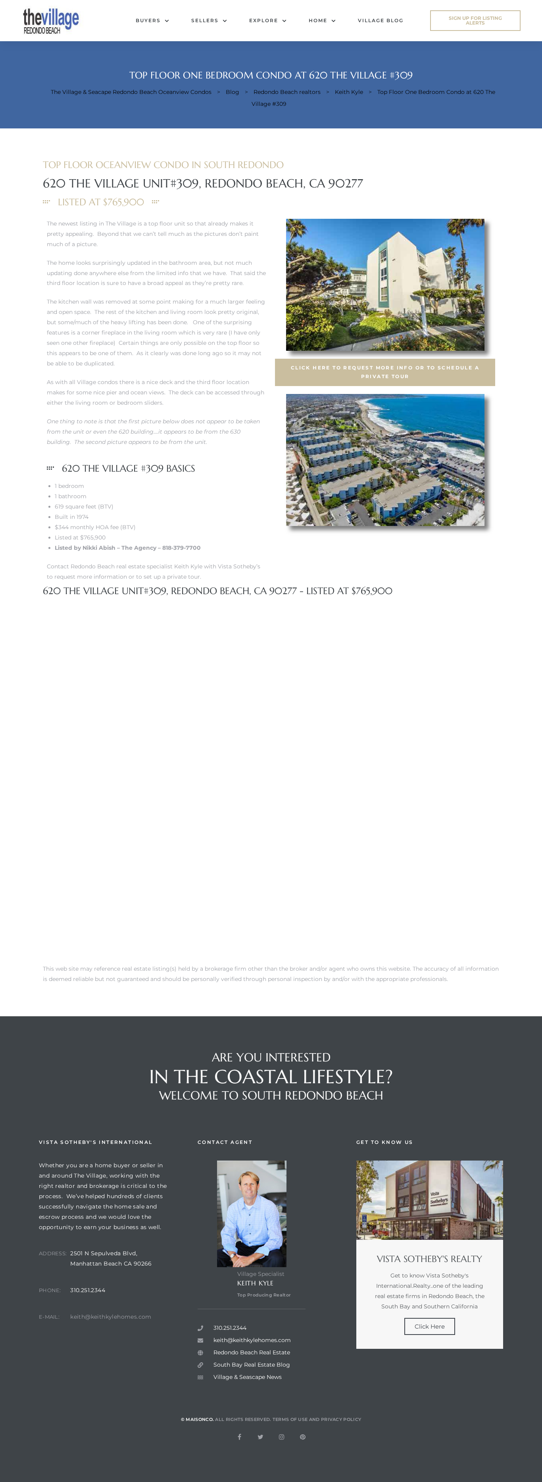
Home (318, 20)
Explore (263, 20)
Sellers (205, 20)
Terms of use (290, 1419)
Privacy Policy (341, 1419)
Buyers (148, 20)
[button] (475, 20)
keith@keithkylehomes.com (111, 1316)
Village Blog (381, 20)
